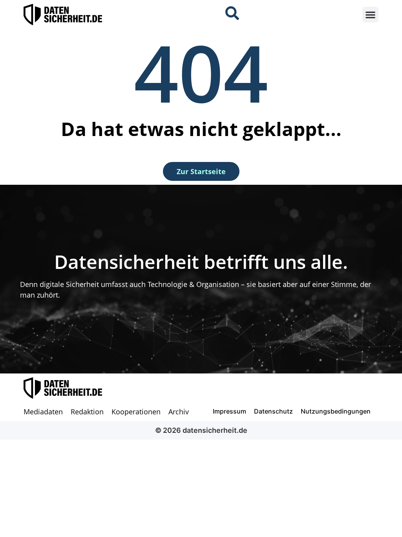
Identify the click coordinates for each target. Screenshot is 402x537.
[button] (370, 15)
